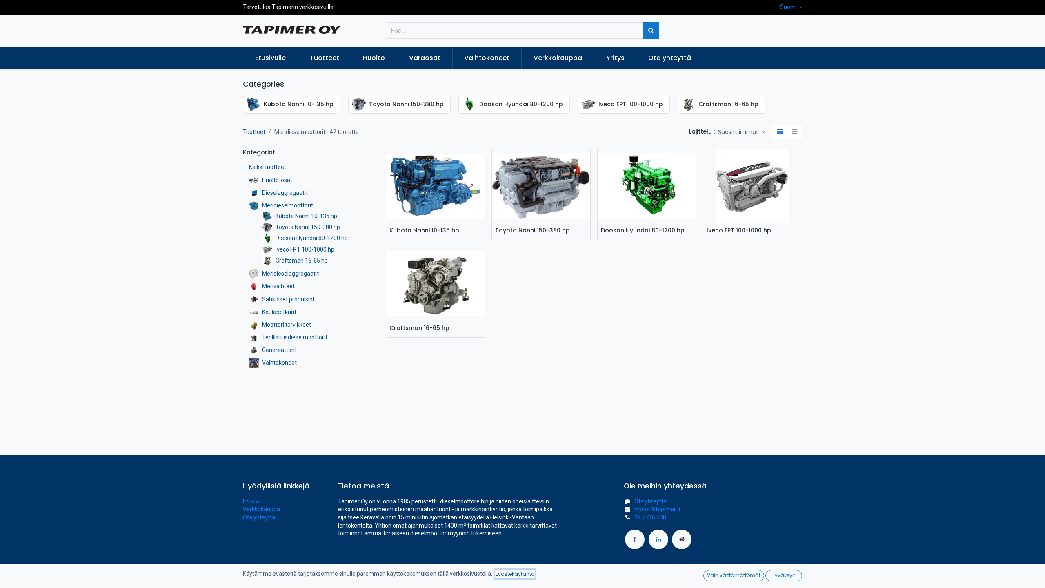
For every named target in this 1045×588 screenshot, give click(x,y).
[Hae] (651, 30)
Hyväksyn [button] (784, 575)
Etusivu (252, 501)
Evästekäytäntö (515, 573)
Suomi (788, 7)
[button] (742, 132)
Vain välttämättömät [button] (733, 575)
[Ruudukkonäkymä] (780, 132)
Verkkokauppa (261, 509)
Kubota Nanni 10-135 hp (424, 230)
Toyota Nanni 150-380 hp (532, 230)
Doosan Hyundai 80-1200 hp (643, 230)
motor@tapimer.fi (657, 509)
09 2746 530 (650, 517)
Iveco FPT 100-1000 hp (739, 230)
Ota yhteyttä (259, 517)
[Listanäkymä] (794, 132)
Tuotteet (254, 132)
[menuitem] (270, 58)
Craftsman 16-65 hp (419, 328)
